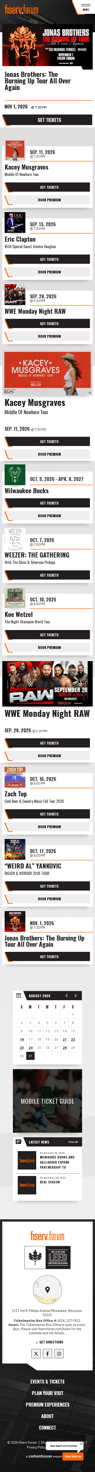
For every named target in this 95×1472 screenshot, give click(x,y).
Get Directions (51, 1342)
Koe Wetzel (19, 615)
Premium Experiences (47, 1404)
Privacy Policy (37, 1447)
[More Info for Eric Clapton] (15, 222)
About (47, 1416)
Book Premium (49, 199)
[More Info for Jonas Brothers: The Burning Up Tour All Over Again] (47, 47)
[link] (47, 1289)
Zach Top (16, 794)
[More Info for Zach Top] (15, 777)
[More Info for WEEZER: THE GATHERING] (15, 538)
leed (47, 1257)
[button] (67, 996)
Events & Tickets (47, 1381)
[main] (47, 625)
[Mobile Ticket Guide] (47, 1101)
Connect (47, 1427)
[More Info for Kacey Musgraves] (15, 150)
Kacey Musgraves (26, 167)
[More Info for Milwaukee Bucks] (15, 474)
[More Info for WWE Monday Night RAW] (15, 294)
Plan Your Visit (47, 1393)
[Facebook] (47, 1353)
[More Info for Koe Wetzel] (15, 597)
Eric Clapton (20, 239)
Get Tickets (49, 119)
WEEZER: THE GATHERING (37, 555)
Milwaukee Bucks (27, 491)
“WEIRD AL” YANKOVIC (33, 866)
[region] (47, 1027)
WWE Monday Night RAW (35, 312)
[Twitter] (36, 1353)
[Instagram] (59, 1353)
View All (73, 1142)
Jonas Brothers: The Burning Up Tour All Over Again (38, 80)
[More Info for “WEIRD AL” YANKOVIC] (15, 849)
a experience (47, 1456)
